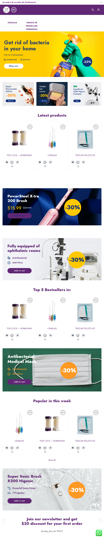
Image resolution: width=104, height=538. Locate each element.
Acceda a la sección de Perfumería (19, 2)
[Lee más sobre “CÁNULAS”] (40, 162)
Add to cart (19, 215)
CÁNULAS (12, 22)
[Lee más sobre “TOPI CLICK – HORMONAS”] (7, 162)
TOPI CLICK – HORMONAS (19, 155)
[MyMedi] (18, 94)
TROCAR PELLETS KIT (85, 155)
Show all (52, 460)
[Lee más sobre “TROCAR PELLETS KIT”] (73, 162)
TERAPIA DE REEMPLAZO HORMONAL (32, 25)
